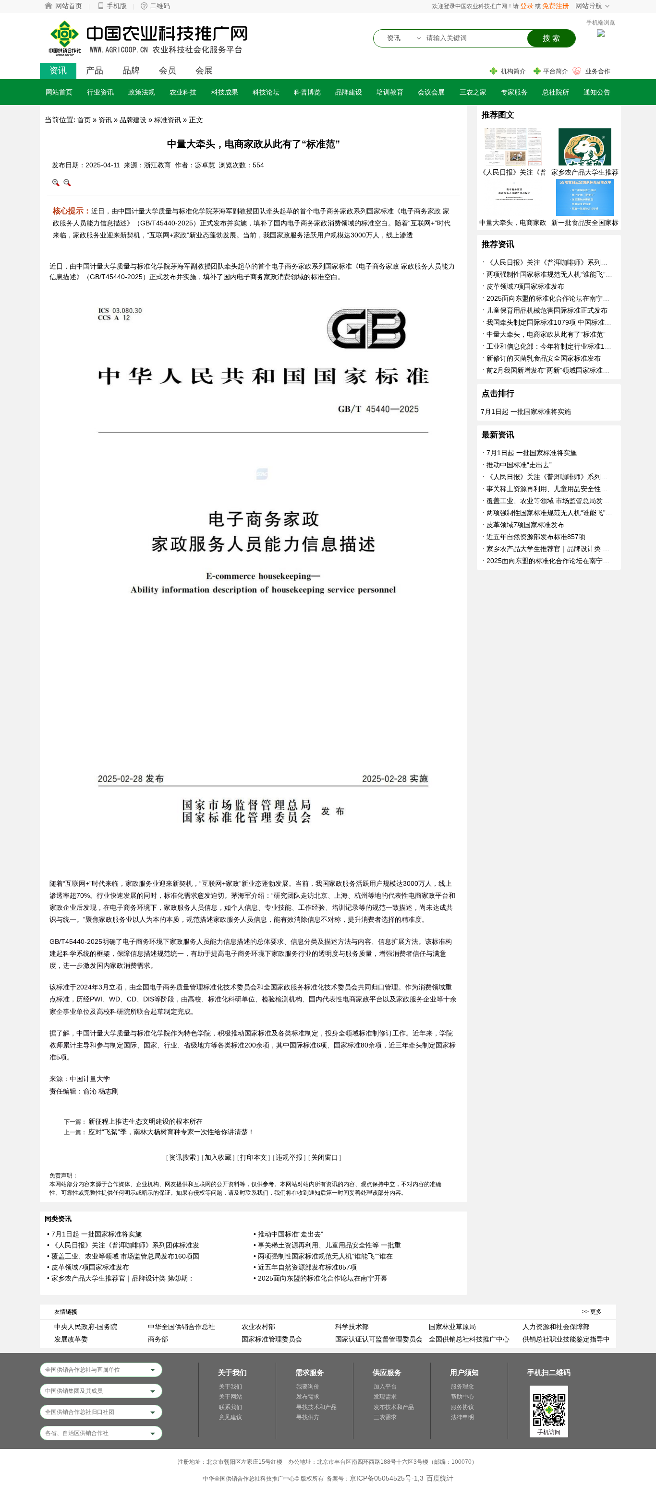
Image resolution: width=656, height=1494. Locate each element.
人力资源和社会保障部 (556, 1326)
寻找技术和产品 (316, 1407)
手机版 (117, 6)
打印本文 (253, 1157)
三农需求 (385, 1417)
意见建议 (230, 1417)
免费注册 (555, 6)
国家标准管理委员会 (272, 1339)
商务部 (158, 1339)
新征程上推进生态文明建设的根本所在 (145, 1121)
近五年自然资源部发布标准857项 (535, 537)
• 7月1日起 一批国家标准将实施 (94, 1234)
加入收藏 (218, 1157)
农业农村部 (258, 1326)
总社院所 (555, 92)
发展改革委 (71, 1339)
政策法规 (141, 92)
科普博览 (307, 92)
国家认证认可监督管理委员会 (379, 1339)
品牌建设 (348, 92)
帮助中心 (462, 1396)
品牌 (131, 70)
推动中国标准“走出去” (519, 465)
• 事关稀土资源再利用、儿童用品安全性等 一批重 (327, 1245)
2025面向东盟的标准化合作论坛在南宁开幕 (551, 298)
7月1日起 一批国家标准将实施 (526, 411)
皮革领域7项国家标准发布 (525, 286)
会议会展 (431, 92)
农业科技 (183, 92)
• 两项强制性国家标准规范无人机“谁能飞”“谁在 (323, 1256)
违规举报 (289, 1157)
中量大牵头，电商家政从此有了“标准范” (546, 334)
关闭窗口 (324, 1157)
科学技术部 (352, 1326)
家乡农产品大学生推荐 (585, 172)
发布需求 (307, 1396)
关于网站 (230, 1396)
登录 (527, 6)
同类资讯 (58, 1219)
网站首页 (68, 6)
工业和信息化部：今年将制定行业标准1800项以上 (561, 346)
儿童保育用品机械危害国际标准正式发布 (546, 310)
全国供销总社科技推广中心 (469, 1339)
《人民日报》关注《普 (513, 172)
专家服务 (514, 92)
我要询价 (307, 1386)
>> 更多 (592, 1311)
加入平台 (385, 1386)
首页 (84, 120)
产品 (94, 70)
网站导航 (588, 6)
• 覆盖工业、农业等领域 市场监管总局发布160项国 (123, 1256)
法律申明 (462, 1417)
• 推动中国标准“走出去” (288, 1234)
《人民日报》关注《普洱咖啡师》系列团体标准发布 (563, 262)
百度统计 (439, 1478)
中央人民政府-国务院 (85, 1326)
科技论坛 (266, 92)
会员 (167, 70)
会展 (204, 70)
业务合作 (597, 71)
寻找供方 (307, 1417)
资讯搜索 (182, 1157)
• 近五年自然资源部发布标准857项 (305, 1267)
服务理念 (462, 1386)
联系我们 (230, 1407)
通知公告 (596, 92)
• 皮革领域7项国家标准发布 (88, 1267)
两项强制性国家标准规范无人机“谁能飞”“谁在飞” (558, 274)
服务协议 (462, 1407)
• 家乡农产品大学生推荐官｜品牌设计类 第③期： (120, 1278)
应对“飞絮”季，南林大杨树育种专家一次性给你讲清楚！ (171, 1132)
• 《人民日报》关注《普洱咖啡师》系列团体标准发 (123, 1245)
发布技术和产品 (394, 1407)
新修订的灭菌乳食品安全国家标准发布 (543, 358)
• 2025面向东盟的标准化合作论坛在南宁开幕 (321, 1278)
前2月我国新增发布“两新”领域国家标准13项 (551, 370)
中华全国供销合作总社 (181, 1326)
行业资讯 (100, 92)
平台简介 (555, 71)
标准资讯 (167, 120)
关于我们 (230, 1386)
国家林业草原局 (452, 1326)
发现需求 (385, 1396)
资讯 (58, 70)
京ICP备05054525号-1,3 (387, 1478)
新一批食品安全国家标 (585, 222)
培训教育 (390, 92)
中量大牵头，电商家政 (513, 222)
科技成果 (224, 92)
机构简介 (513, 71)
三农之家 (473, 92)
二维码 (160, 6)
